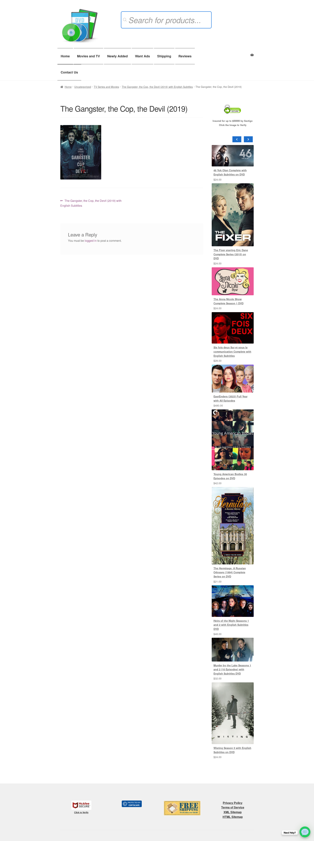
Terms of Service (232, 807)
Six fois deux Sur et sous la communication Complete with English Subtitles (232, 351)
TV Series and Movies (106, 87)
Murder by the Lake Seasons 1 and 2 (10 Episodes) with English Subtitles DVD (232, 669)
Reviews (185, 56)
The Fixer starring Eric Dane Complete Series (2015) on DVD (231, 254)
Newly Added (117, 56)
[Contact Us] (304, 831)
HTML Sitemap (233, 817)
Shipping (164, 56)
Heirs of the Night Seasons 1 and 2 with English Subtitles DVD (231, 625)
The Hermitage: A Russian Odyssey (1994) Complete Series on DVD (230, 572)
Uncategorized (82, 87)
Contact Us (69, 72)
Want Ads (142, 56)
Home (65, 56)
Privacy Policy (232, 803)
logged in (91, 240)
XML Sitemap (233, 812)
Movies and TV (88, 56)
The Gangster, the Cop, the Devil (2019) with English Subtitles (157, 87)
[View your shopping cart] (233, 53)
